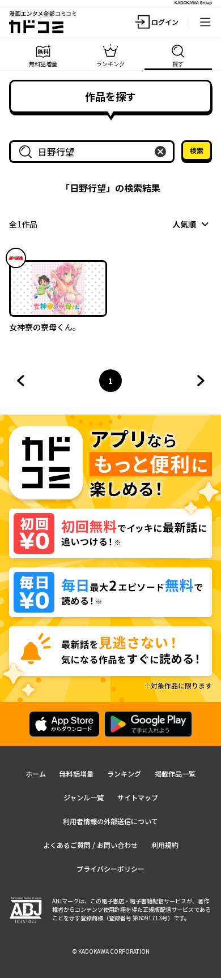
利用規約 (164, 845)
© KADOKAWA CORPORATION (111, 951)
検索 (196, 150)
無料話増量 (77, 773)
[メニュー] (205, 22)
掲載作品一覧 (175, 773)
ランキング (124, 773)
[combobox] (94, 151)
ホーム (36, 773)
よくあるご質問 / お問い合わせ (90, 845)
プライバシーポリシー (110, 868)
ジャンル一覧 (83, 797)
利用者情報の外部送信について (110, 821)
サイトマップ (137, 797)
